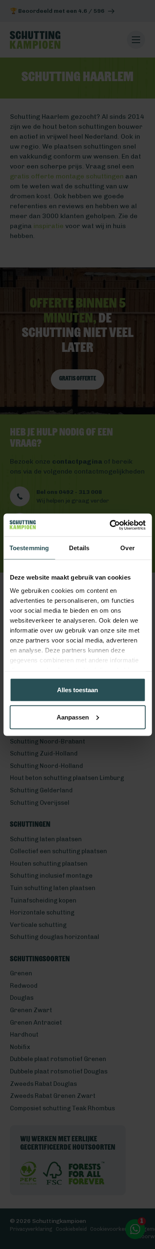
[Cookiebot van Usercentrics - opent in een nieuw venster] (110, 525)
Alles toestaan (77, 689)
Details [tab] (79, 547)
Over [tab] (127, 547)
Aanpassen (73, 716)
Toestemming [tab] (29, 547)
